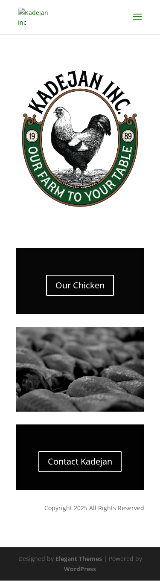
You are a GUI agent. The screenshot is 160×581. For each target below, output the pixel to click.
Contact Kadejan (80, 461)
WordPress (80, 569)
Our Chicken (80, 285)
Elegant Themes (78, 559)
